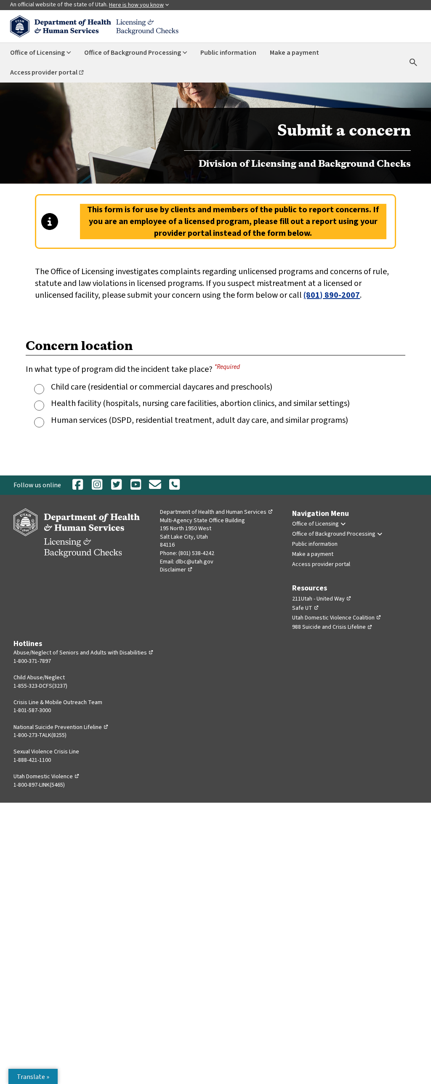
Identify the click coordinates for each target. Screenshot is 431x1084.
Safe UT (305, 608)
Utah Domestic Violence (46, 776)
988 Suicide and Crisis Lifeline (332, 627)
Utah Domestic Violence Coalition (336, 618)
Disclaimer (176, 570)
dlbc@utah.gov (194, 562)
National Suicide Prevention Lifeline (61, 727)
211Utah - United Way (321, 599)
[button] (33, 1076)
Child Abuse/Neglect (39, 677)
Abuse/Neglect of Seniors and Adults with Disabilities (83, 653)
